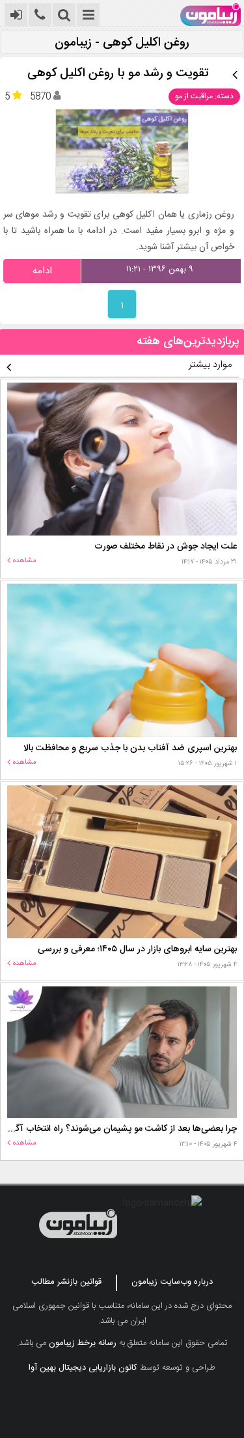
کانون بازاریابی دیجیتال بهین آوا (83, 1368)
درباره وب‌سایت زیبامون (172, 1282)
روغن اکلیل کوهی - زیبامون (122, 43)
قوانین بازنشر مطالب (66, 1282)
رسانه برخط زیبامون (82, 1343)
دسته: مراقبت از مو (204, 96)
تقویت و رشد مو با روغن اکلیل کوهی (118, 74)
